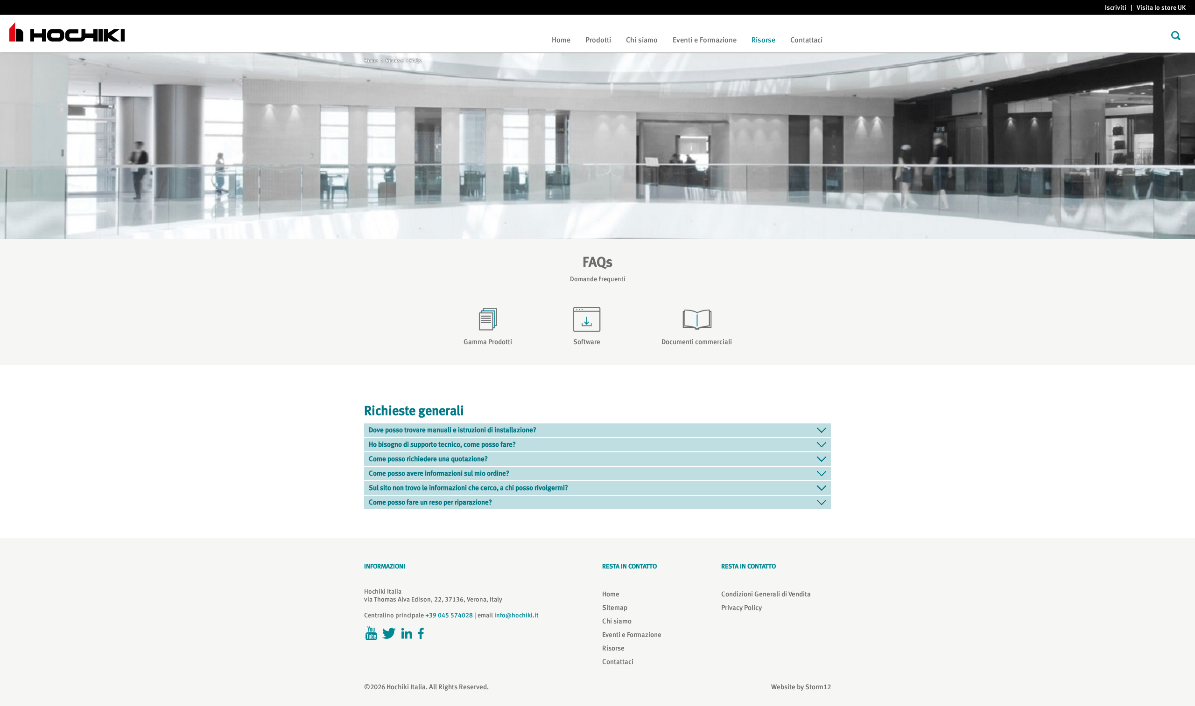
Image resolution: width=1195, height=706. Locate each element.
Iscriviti (1115, 7)
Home (561, 39)
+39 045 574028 (449, 615)
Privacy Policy (741, 607)
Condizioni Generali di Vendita (766, 594)
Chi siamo (642, 39)
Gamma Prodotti (488, 342)
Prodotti (598, 39)
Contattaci (806, 39)
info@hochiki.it (516, 615)
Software (586, 342)
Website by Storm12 (801, 687)
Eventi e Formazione (705, 39)
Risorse (763, 39)
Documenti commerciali (696, 342)
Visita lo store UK (1161, 7)
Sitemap (614, 607)
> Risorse (390, 60)
